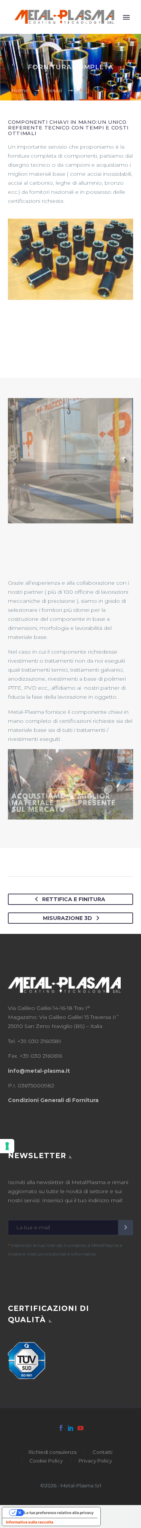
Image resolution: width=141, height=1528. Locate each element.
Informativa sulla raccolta (29, 1521)
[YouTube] (80, 1428)
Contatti (102, 1451)
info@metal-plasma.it (39, 1070)
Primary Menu (126, 17)
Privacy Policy (95, 1460)
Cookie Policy (46, 1460)
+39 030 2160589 (39, 1040)
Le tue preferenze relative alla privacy (59, 1512)
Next (125, 259)
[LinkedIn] (71, 1428)
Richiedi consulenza (53, 1451)
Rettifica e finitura (73, 899)
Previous (15, 259)
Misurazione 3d (67, 918)
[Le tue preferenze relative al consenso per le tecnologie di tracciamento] (7, 1146)
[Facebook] (61, 1428)
